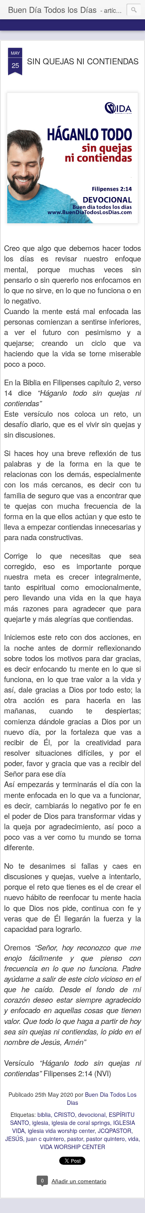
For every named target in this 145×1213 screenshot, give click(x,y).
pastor (75, 1139)
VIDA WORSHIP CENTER (72, 1147)
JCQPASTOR (114, 1131)
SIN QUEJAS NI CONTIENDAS (83, 61)
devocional (92, 1114)
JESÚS (14, 1139)
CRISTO (64, 1114)
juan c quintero (45, 1139)
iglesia (40, 1122)
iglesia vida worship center (61, 1131)
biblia (44, 1114)
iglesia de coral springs (81, 1122)
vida (133, 1139)
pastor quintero (105, 1139)
